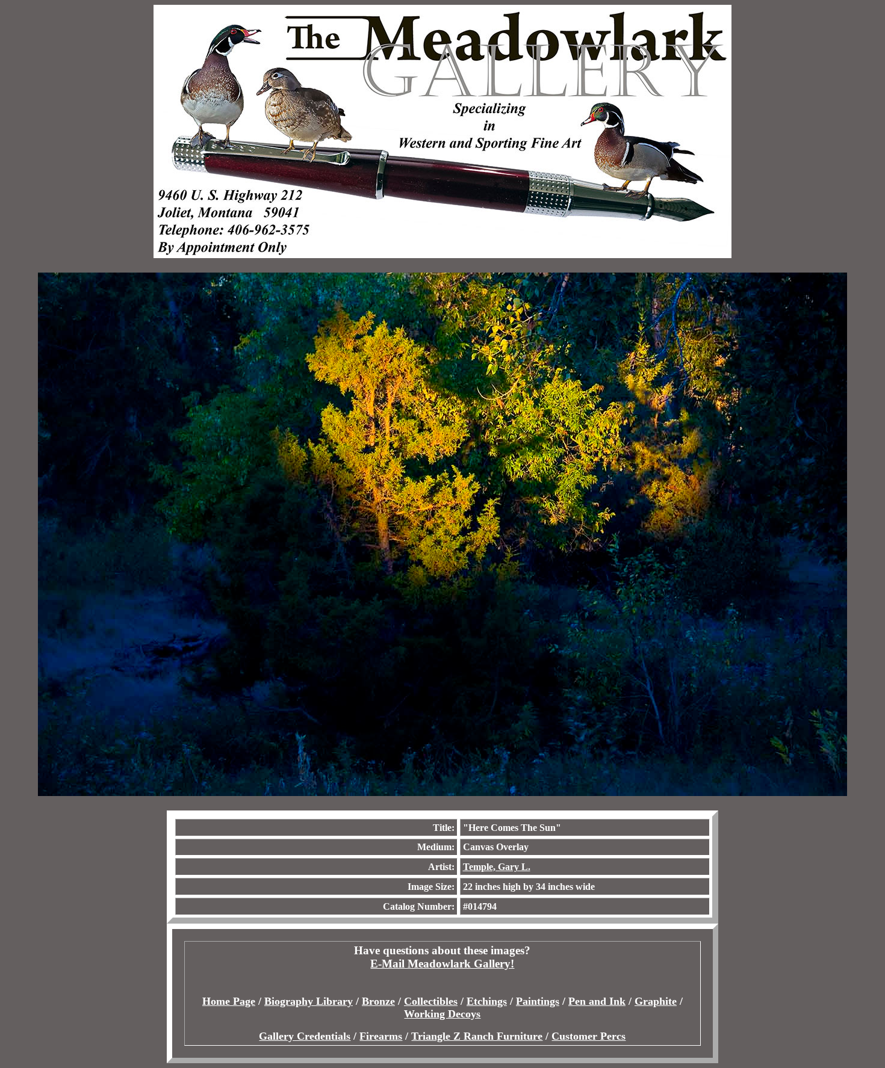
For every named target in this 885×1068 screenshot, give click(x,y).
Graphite (656, 1001)
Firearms (380, 1036)
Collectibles (431, 1001)
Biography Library (308, 1001)
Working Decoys (442, 1014)
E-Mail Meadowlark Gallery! (442, 963)
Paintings (537, 1001)
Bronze (378, 1001)
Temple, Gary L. (496, 867)
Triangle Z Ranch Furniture (476, 1036)
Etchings (487, 1001)
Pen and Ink (597, 1001)
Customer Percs (588, 1036)
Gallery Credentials (304, 1036)
